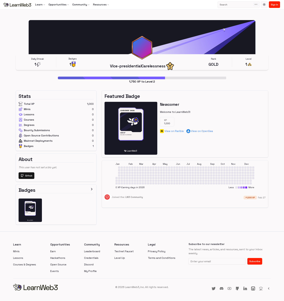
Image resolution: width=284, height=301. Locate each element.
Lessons (18, 258)
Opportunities (57, 4)
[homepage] (56, 287)
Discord (89, 264)
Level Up (119, 258)
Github (28, 175)
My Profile (90, 271)
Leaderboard (92, 251)
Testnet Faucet (124, 251)
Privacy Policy (156, 251)
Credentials (91, 258)
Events (54, 271)
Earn (53, 251)
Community (79, 4)
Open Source (58, 264)
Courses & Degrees (24, 264)
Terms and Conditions (161, 258)
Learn (39, 4)
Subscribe (254, 261)
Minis (16, 251)
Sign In (274, 4)
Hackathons (57, 258)
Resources (99, 4)
